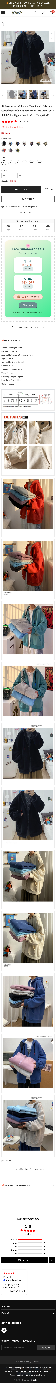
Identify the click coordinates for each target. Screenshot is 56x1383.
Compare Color (46, 80)
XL (24, 163)
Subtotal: (5, 181)
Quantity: (5, 170)
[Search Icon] (35, 12)
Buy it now (28, 199)
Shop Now (28, 305)
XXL (31, 163)
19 (7, 207)
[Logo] (17, 13)
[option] (28, 57)
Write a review (24, 1260)
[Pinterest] (4, 1330)
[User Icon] (43, 12)
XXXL (38, 163)
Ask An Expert (37, 327)
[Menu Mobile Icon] (3, 12)
